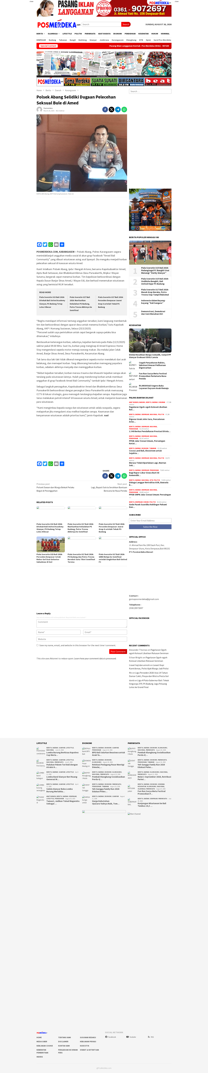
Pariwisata (59, 762)
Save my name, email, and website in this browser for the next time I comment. (77, 645)
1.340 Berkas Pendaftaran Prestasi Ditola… (150, 431)
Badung (142, 402)
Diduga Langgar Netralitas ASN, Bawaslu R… (148, 483)
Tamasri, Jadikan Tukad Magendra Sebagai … (62, 802)
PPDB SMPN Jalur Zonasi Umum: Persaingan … (150, 495)
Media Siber (42, 1041)
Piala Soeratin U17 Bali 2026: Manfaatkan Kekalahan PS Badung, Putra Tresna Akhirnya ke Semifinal (81, 304)
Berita (148, 402)
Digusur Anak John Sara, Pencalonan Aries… (147, 420)
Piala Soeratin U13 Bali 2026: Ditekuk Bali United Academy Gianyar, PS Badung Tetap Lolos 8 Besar (50, 528)
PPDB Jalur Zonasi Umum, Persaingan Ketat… (147, 442)
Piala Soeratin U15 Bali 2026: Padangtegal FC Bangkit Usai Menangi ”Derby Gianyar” (155, 270)
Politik (161, 414)
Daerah (155, 402)
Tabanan (152, 448)
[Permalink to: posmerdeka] (39, 109)
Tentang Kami (64, 1037)
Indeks (40, 1057)
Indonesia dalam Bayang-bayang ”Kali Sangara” (153, 301)
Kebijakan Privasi (88, 1041)
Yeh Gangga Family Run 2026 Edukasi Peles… (105, 790)
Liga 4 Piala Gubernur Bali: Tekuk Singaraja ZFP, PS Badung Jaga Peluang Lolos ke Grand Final (149, 684)
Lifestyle (70, 748)
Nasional (153, 414)
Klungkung (96, 762)
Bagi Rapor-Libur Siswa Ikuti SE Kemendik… (144, 474)
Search (126, 24)
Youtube (132, 1037)
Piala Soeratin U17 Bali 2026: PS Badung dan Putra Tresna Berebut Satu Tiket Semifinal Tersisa (81, 558)
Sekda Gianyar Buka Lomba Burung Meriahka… (59, 790)
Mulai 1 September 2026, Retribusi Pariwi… (154, 778)
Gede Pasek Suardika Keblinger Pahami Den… (148, 505)
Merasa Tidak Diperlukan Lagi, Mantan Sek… (147, 464)
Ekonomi (145, 448)
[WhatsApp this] (124, 109)
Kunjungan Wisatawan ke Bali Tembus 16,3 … (152, 804)
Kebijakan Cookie (45, 1046)
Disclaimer (63, 1041)
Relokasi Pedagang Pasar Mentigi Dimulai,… (108, 766)
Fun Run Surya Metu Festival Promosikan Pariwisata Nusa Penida (153, 376)
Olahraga (141, 789)
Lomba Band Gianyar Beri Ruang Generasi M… (61, 778)
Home (39, 1037)
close (31, 1)
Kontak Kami (64, 1046)
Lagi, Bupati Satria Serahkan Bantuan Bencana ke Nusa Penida (109, 487)
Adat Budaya (134, 402)
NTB (151, 480)
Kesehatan (142, 786)
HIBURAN (161, 402)
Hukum (146, 502)
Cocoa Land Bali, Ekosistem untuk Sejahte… (145, 452)
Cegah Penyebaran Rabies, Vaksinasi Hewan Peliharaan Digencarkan (152, 365)
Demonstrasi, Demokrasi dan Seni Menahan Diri (153, 312)
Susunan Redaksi (88, 1037)
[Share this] (105, 109)
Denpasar (145, 414)
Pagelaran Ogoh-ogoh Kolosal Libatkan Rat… (148, 408)
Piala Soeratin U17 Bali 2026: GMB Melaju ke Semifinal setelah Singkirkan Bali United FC (113, 558)
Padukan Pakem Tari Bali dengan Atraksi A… (62, 766)
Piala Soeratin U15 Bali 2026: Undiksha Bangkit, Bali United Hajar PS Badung (155, 281)
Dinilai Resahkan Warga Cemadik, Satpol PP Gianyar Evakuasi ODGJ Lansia (150, 356)
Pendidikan (133, 429)
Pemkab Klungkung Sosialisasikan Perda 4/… (108, 778)
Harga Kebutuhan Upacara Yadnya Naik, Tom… (105, 802)
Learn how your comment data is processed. (95, 658)
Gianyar (62, 748)
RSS (152, 1037)
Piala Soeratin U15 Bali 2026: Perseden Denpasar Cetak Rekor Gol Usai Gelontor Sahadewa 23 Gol (49, 558)
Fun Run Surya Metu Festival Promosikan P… (151, 792)
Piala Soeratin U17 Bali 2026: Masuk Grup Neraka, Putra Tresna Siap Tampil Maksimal (155, 292)
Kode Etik (84, 1046)
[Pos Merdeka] (59, 24)
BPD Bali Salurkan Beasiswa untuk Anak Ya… (108, 753)
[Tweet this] (111, 109)
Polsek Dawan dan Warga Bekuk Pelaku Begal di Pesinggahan (55, 487)
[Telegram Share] (118, 109)
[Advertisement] (20, 56)
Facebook (112, 1037)
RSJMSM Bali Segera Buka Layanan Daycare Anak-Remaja (154, 387)
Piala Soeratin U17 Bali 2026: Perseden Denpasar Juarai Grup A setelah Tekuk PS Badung (112, 528)
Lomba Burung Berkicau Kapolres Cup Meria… (62, 753)
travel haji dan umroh (139, 665)
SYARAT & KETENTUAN (89, 1050)
